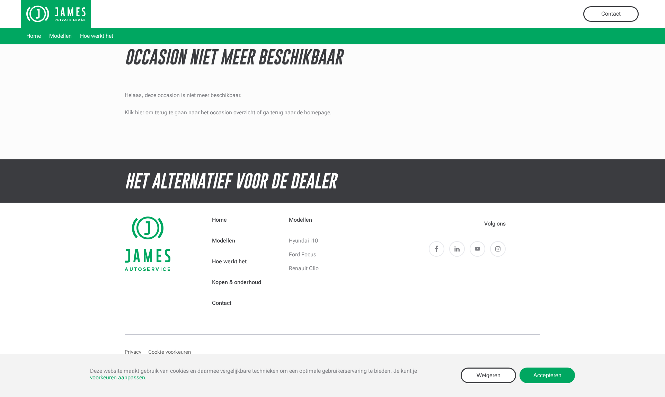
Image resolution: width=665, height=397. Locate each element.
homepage (317, 112)
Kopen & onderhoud (236, 282)
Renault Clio (304, 268)
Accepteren (547, 375)
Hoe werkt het (96, 36)
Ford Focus (302, 254)
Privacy (133, 352)
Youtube (477, 249)
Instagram (498, 249)
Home (33, 36)
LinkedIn (457, 249)
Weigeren (488, 375)
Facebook (436, 249)
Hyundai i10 (303, 240)
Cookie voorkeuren (169, 352)
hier (139, 112)
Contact (611, 13)
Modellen (60, 36)
